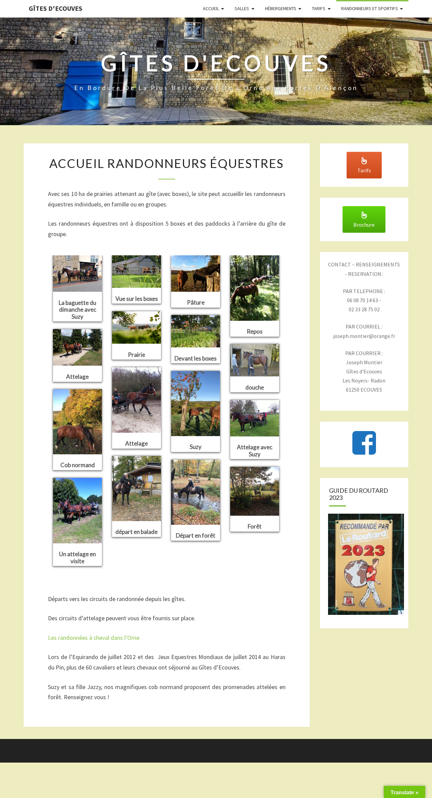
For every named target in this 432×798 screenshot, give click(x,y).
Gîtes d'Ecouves (55, 8)
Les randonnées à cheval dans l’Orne (93, 638)
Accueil (211, 8)
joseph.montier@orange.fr (364, 336)
